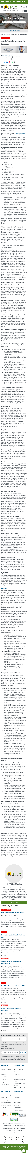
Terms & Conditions (19, 1077)
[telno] (21, 7)
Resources (4, 1066)
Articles (3, 1072)
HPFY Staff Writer (7, 55)
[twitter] (5, 1138)
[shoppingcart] (26, 7)
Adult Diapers (5, 958)
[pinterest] (22, 1141)
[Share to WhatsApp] (13, 62)
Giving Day (4, 1097)
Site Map (16, 1105)
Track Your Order (18, 1069)
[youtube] (5, 1141)
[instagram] (17, 1138)
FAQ (2, 1082)
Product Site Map (18, 1110)
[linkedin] (22, 1138)
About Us (16, 1095)
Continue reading (14, 902)
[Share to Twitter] (5, 62)
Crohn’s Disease (5, 38)
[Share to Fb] (2, 62)
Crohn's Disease (20, 133)
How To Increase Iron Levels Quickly (12, 912)
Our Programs (5, 1091)
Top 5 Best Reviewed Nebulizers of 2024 (13, 986)
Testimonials (17, 1102)
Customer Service (19, 1066)
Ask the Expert (5, 1084)
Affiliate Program (6, 1105)
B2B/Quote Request (19, 1088)
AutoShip (3, 1107)
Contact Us (17, 1097)
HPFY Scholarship (6, 1102)
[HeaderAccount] (24, 7)
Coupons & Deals (6, 1069)
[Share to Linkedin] (7, 62)
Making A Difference (6, 909)
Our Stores (17, 1100)
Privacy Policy (17, 1107)
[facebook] (11, 1138)
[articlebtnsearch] (14, 24)
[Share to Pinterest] (10, 62)
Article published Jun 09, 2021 (11, 57)
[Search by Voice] (23, 11)
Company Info (18, 1091)
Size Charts (4, 1079)
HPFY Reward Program (7, 1095)
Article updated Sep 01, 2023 (11, 59)
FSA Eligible (4, 1077)
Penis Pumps (5, 1005)
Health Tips (4, 1074)
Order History (17, 1074)
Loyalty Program (5, 1100)
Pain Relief (4, 932)
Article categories (13, 30)
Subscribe (23, 1039)
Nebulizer (4, 983)
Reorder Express (18, 1072)
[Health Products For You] (10, 7)
